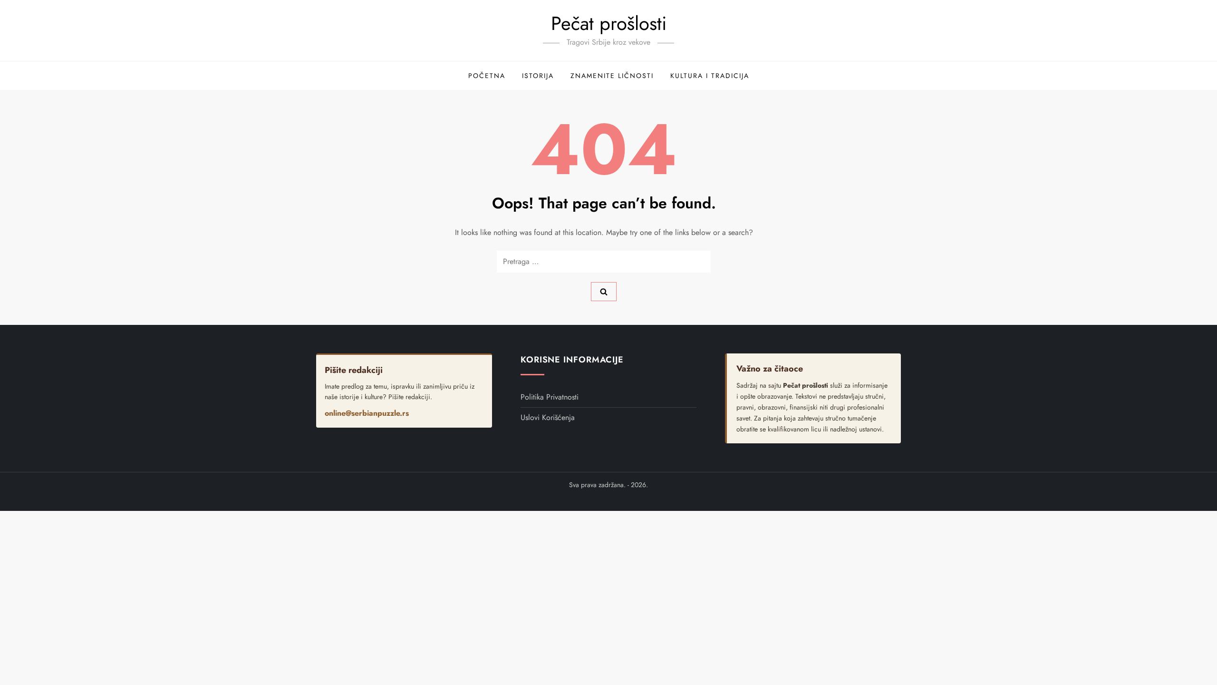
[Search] (604, 291)
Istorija (538, 75)
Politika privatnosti (550, 396)
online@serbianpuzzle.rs (367, 413)
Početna (486, 75)
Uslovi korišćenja (548, 417)
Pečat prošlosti (608, 23)
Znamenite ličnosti (612, 75)
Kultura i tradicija (709, 75)
